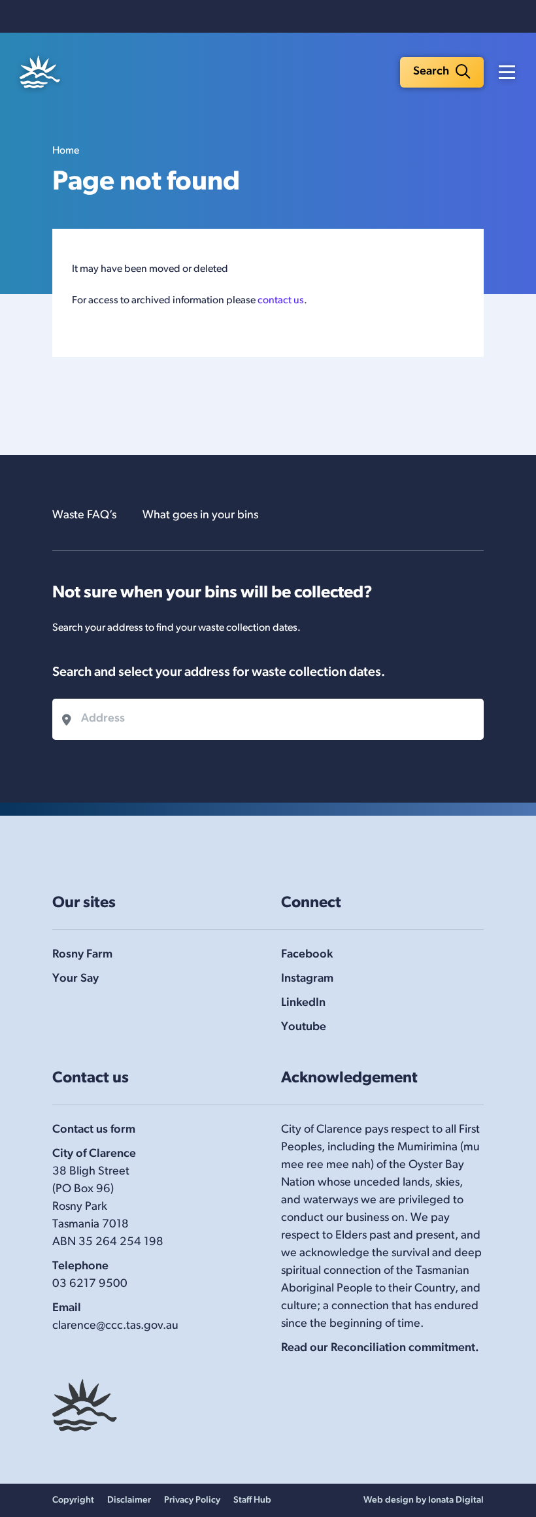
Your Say (75, 979)
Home (65, 151)
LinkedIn (303, 1003)
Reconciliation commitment (403, 1348)
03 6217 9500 (89, 1284)
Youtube (303, 1027)
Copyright (73, 1500)
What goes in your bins (200, 516)
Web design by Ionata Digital (423, 1500)
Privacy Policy (192, 1500)
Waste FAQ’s (84, 516)
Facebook (307, 955)
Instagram (307, 979)
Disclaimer (129, 1500)
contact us (281, 300)
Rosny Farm (82, 955)
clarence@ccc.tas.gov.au (115, 1326)
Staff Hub (252, 1500)
